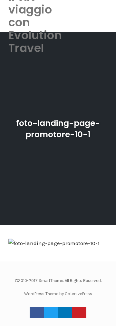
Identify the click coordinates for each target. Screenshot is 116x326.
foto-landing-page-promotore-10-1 (58, 129)
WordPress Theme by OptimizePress (58, 293)
